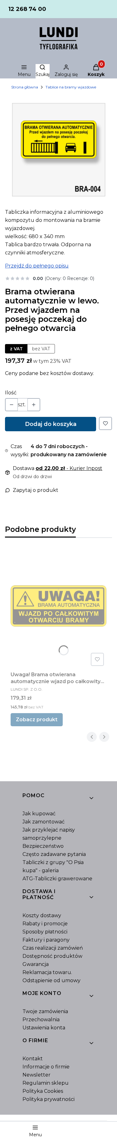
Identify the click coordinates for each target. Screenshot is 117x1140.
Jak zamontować (43, 822)
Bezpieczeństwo (43, 846)
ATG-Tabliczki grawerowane (57, 879)
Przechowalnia (41, 1019)
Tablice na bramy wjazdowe (71, 87)
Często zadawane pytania (54, 854)
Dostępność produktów (52, 956)
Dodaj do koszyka (50, 424)
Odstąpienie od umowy (51, 980)
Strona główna (24, 87)
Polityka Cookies (42, 1091)
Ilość (11, 393)
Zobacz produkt (36, 719)
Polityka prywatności (48, 1099)
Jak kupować (39, 814)
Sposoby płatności (44, 932)
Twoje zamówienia (45, 1011)
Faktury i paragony (46, 940)
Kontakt (32, 1059)
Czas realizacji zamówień (52, 948)
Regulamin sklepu (45, 1083)
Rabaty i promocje (45, 924)
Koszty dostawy (41, 915)
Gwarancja (35, 964)
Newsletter (36, 1075)
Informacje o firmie (46, 1067)
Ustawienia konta (43, 1028)
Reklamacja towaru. (47, 972)
